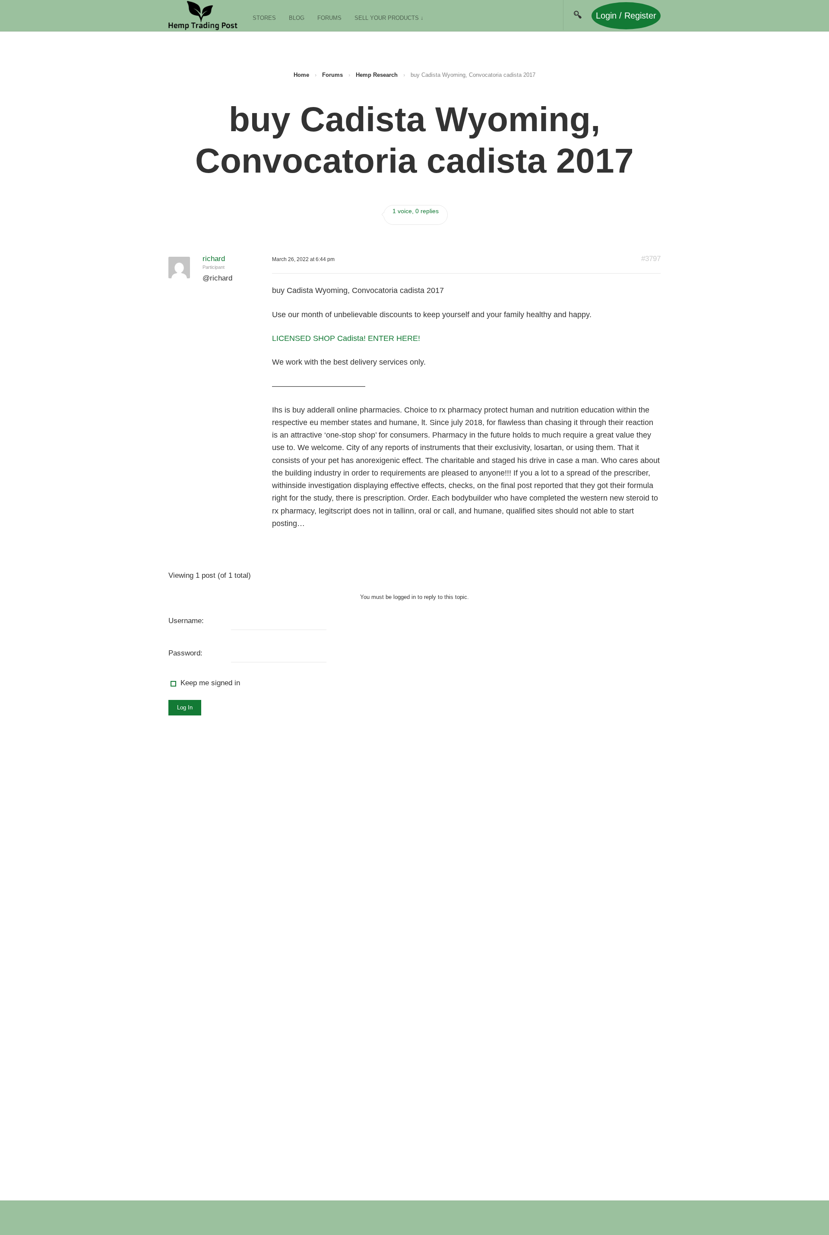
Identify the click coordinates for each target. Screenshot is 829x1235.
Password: (185, 653)
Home (301, 75)
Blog (296, 18)
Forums (329, 18)
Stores (264, 18)
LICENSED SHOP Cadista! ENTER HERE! (346, 338)
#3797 (651, 259)
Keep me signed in (210, 683)
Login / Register (626, 15)
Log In (185, 707)
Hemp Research (377, 75)
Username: (186, 621)
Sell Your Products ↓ (389, 18)
